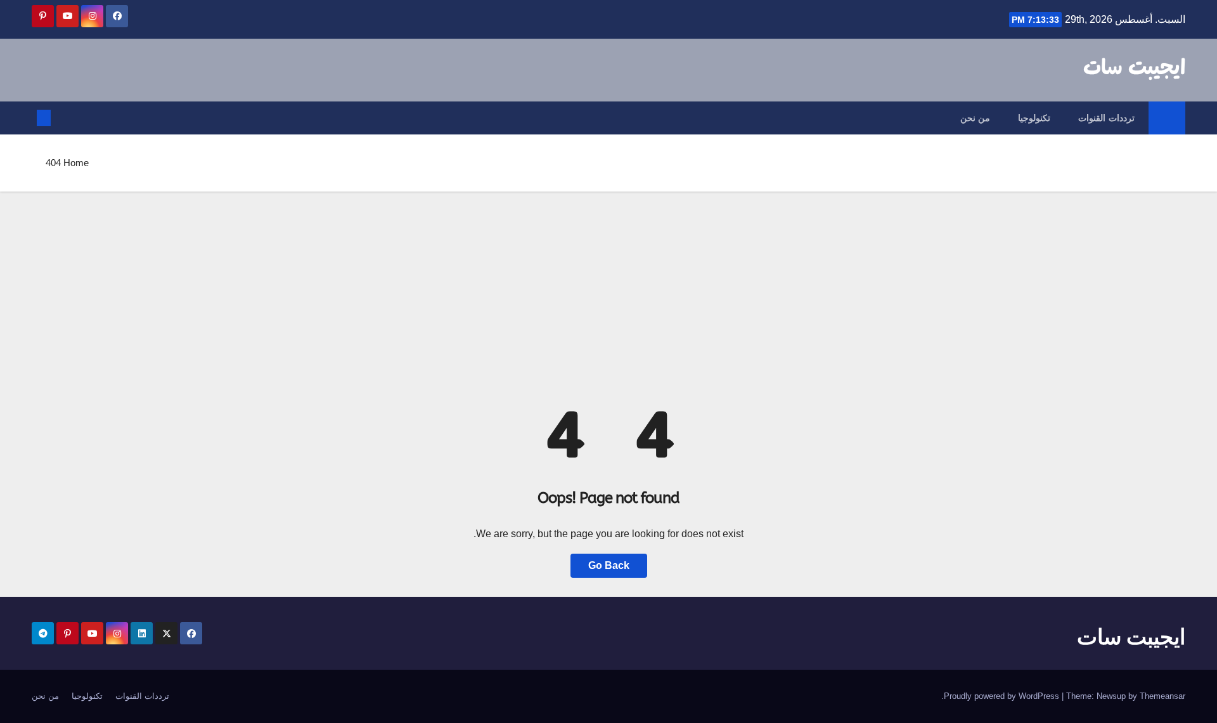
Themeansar (1162, 696)
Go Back (608, 565)
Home (76, 162)
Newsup (1111, 696)
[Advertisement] (608, 286)
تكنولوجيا (1034, 118)
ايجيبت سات (1134, 68)
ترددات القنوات (1106, 118)
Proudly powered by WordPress (1003, 696)
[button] (64, 117)
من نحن (975, 118)
